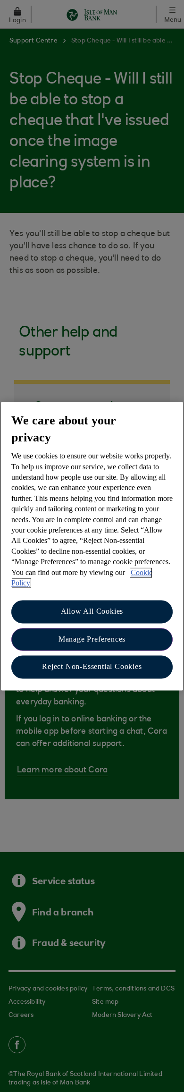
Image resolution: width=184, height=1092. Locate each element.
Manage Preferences (92, 639)
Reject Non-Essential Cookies (92, 667)
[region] (92, 546)
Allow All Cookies (92, 612)
